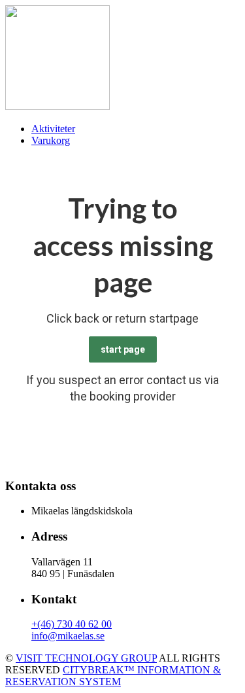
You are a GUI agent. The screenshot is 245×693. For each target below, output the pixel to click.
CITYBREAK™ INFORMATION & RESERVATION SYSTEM (113, 675)
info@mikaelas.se (68, 635)
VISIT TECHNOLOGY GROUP (86, 658)
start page (123, 349)
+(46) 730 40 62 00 (71, 624)
